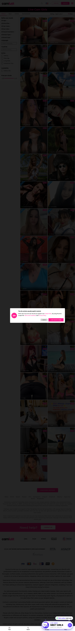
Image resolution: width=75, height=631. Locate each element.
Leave (44, 320)
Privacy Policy (42, 315)
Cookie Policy (48, 313)
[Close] (72, 621)
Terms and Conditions (30, 315)
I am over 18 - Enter (56, 320)
